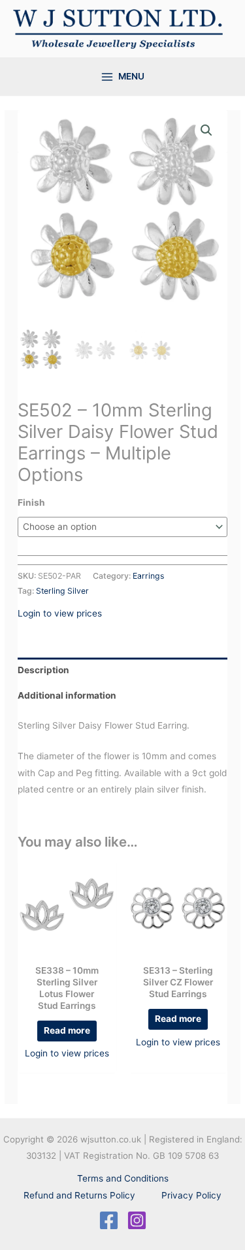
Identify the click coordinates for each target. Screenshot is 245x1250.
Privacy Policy (191, 1195)
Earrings (148, 576)
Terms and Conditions (123, 1178)
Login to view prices (60, 613)
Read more (67, 1030)
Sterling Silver (62, 591)
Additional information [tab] (67, 695)
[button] (206, 130)
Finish (31, 502)
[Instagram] (137, 1220)
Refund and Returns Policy (79, 1195)
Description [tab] (43, 670)
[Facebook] (109, 1220)
